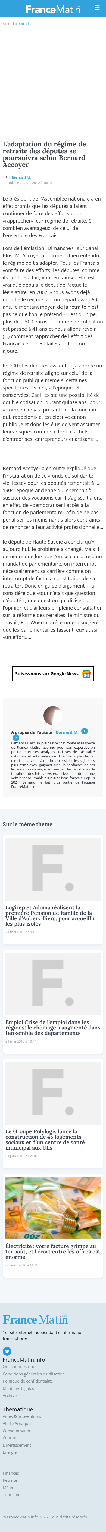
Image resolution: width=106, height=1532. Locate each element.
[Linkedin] (16, 737)
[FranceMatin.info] (53, 9)
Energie (10, 1452)
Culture (9, 1437)
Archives (10, 1395)
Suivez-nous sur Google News (47, 674)
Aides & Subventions (22, 1416)
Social (24, 23)
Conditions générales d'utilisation (34, 1374)
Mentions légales (18, 1388)
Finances (11, 1473)
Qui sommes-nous (20, 1366)
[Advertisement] (53, 82)
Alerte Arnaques (17, 1423)
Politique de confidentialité (28, 1381)
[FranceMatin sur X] (7, 1351)
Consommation (17, 1430)
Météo (8, 1487)
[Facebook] (84, 731)
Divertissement (17, 1445)
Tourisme (11, 1494)
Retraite (10, 1480)
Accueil (8, 23)
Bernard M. (21, 177)
